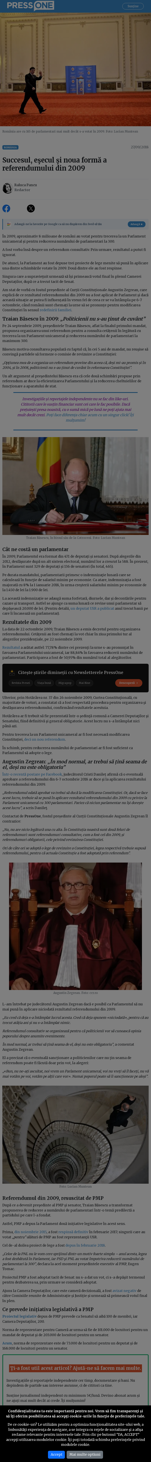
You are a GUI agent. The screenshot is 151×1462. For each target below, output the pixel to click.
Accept (56, 1454)
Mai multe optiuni (84, 1454)
